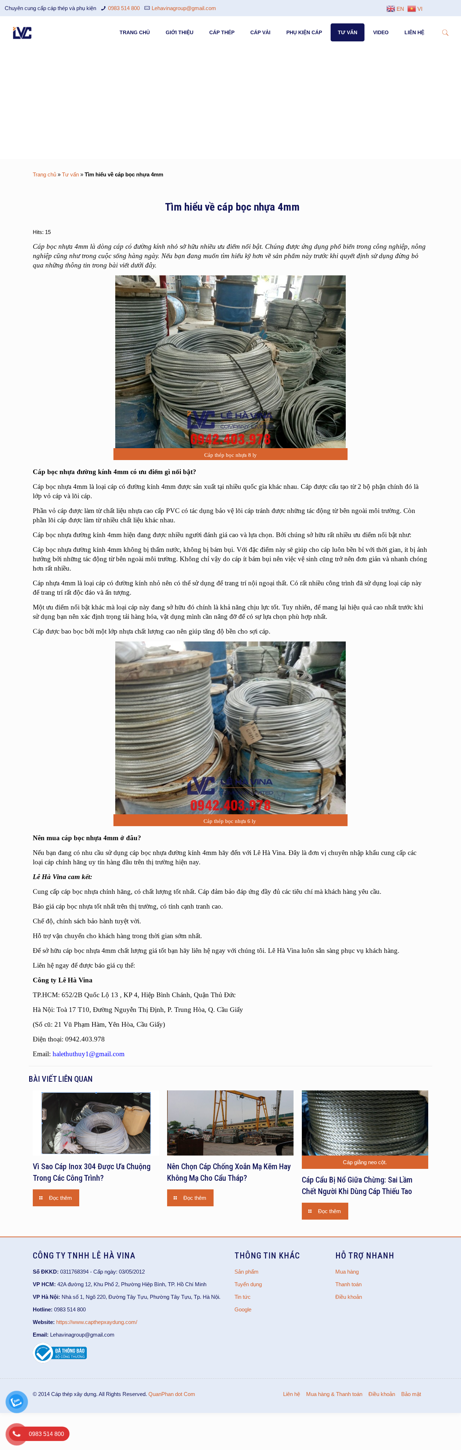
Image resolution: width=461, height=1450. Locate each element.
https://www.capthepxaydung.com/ (96, 1322)
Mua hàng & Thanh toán (334, 1394)
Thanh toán (348, 1284)
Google (242, 1309)
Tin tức (242, 1297)
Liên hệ (291, 1394)
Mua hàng (347, 1272)
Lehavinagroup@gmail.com (184, 8)
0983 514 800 (124, 8)
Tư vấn (70, 174)
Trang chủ (44, 174)
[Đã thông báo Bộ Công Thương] (60, 1361)
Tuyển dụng (248, 1284)
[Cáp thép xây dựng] (22, 32)
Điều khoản (348, 1297)
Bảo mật (411, 1394)
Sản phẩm (246, 1272)
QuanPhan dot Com (171, 1394)
